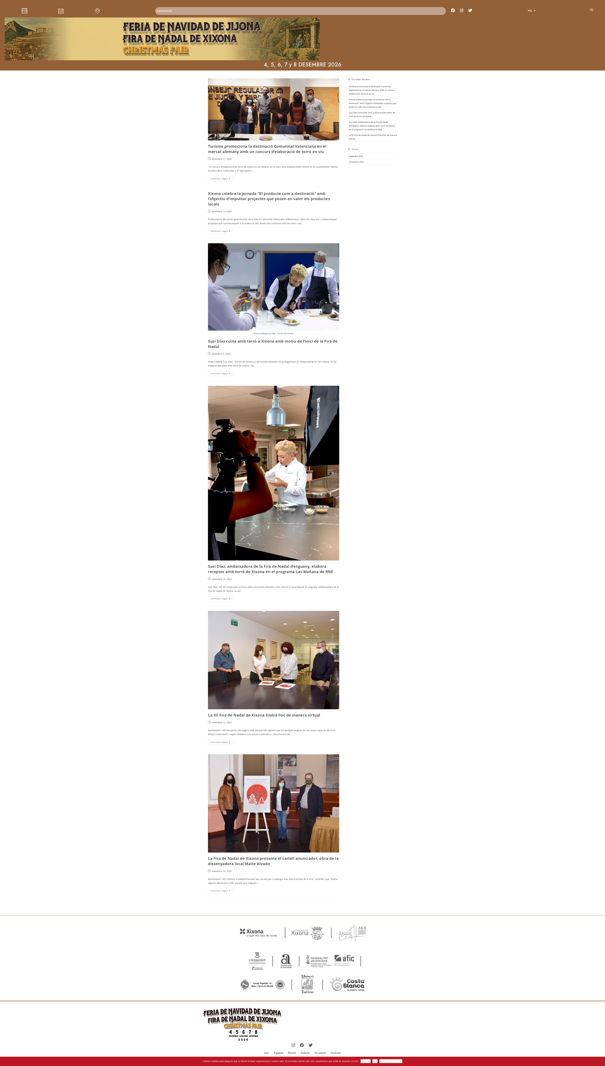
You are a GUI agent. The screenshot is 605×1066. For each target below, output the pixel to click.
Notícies (336, 1053)
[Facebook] (453, 10)
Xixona (292, 1053)
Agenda (278, 1053)
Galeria (305, 1053)
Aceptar (365, 1061)
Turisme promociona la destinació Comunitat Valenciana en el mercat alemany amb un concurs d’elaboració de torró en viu (267, 149)
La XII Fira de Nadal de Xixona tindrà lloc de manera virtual (264, 715)
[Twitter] (470, 10)
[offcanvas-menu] (591, 10)
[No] (601, 1061)
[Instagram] (462, 10)
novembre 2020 (356, 161)
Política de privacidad (390, 1061)
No (375, 1061)
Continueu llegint (222, 178)
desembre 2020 (356, 156)
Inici (266, 1053)
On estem (320, 1053)
